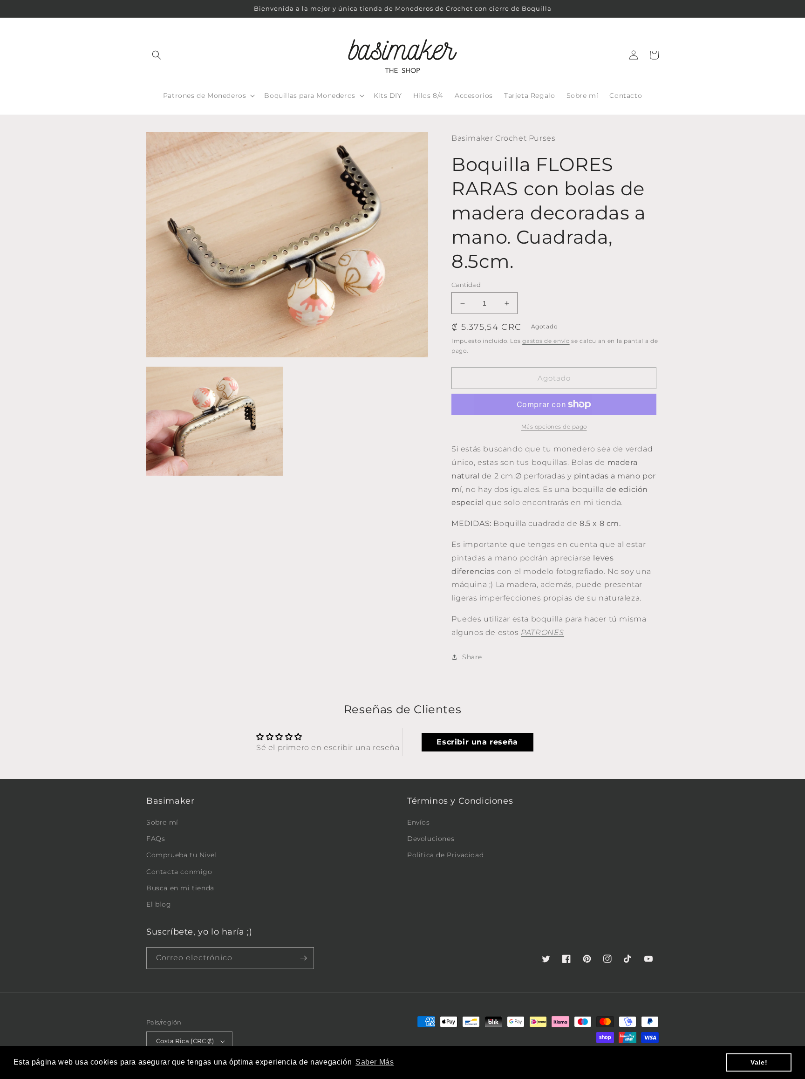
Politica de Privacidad (445, 855)
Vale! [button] (758, 1062)
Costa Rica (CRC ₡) (185, 1041)
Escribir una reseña (477, 742)
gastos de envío (546, 340)
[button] (156, 55)
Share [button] (472, 657)
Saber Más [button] (374, 1062)
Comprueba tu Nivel (181, 855)
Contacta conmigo (179, 871)
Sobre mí (162, 822)
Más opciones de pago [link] (554, 426)
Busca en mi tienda (180, 888)
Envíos (418, 822)
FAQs (155, 838)
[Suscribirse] (303, 958)
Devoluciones (430, 838)
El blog (158, 904)
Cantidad (466, 284)
